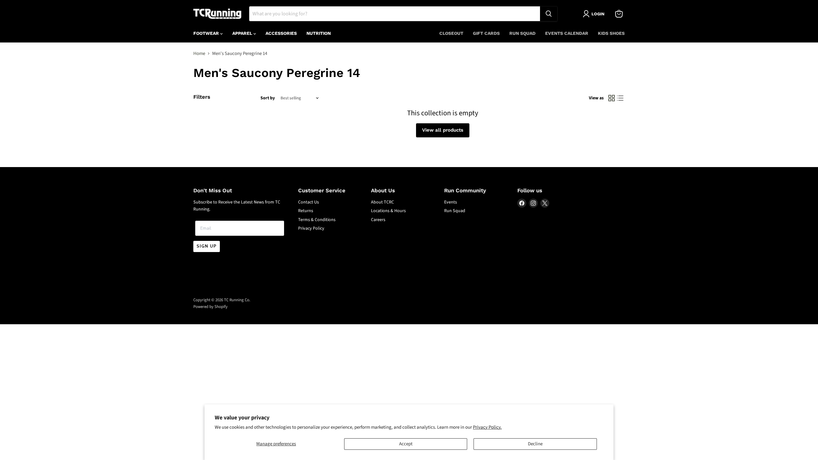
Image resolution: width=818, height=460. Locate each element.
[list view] (620, 98)
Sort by (267, 98)
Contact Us (308, 202)
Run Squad (522, 33)
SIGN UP (207, 246)
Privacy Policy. (487, 427)
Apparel (242, 33)
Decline (535, 444)
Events (450, 202)
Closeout (451, 33)
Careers (378, 220)
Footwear (206, 33)
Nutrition (318, 33)
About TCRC (382, 202)
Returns (305, 211)
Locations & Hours (388, 211)
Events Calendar (566, 33)
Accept (406, 444)
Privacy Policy (311, 228)
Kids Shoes (611, 33)
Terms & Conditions (317, 220)
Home (199, 53)
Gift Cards (486, 33)
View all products (442, 130)
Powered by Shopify (210, 307)
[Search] (548, 13)
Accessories (281, 33)
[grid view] (611, 98)
